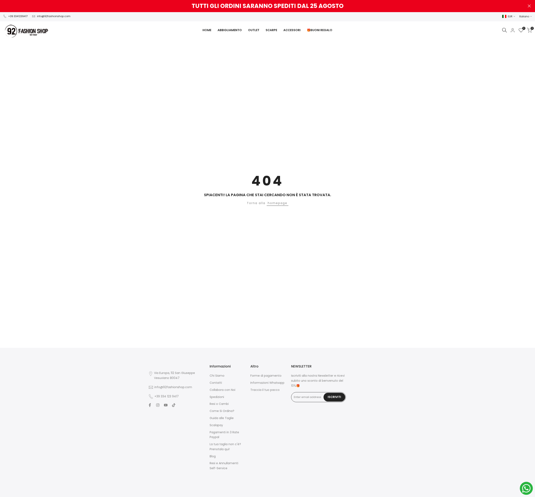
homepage (277, 203)
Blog (213, 456)
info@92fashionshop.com (53, 16)
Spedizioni (217, 397)
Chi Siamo (217, 376)
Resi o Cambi (219, 404)
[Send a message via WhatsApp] (526, 488)
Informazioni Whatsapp (267, 383)
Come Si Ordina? (222, 411)
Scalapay (216, 425)
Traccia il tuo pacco (265, 390)
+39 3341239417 (18, 16)
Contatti (216, 383)
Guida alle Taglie (222, 418)
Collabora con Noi (222, 390)
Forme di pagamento (266, 376)
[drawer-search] (504, 30)
